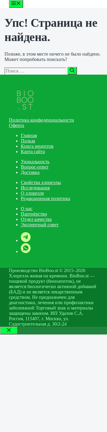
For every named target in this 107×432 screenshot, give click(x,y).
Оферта (16, 125)
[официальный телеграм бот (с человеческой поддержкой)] (26, 240)
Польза (28, 140)
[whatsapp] (26, 251)
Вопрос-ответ (34, 166)
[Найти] (72, 71)
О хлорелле (32, 193)
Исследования (35, 187)
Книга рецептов (37, 146)
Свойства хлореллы (41, 182)
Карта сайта (33, 151)
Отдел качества (36, 219)
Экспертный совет (40, 224)
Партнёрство (34, 213)
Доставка (30, 172)
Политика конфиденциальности (41, 119)
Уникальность (35, 161)
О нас (26, 208)
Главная (29, 135)
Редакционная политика (45, 198)
